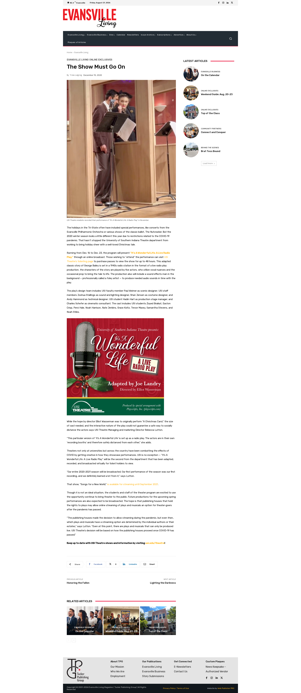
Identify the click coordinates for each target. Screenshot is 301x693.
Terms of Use (183, 688)
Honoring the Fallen (78, 582)
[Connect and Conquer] (191, 130)
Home (69, 52)
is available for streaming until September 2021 (132, 484)
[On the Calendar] (85, 620)
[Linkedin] (227, 3)
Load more (208, 163)
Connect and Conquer (213, 132)
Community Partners (211, 129)
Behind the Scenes (210, 148)
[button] (230, 38)
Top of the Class (158, 631)
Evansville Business (84, 627)
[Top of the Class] (158, 620)
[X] (232, 3)
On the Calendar (84, 631)
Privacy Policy (169, 688)
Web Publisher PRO (226, 688)
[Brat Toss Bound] (191, 149)
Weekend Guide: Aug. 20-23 (121, 631)
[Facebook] (219, 3)
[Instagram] (223, 3)
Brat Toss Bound (210, 151)
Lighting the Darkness (163, 582)
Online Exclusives (100, 60)
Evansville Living (81, 52)
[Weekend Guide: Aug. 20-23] (121, 620)
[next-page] (74, 640)
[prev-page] (69, 640)
